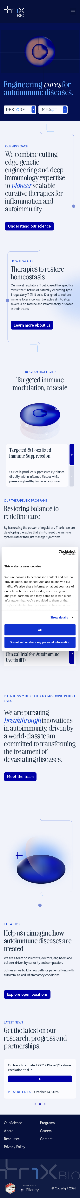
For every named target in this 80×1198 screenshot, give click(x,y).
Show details (59, 617)
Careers (46, 1131)
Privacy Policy (14, 1147)
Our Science (13, 1123)
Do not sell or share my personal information (40, 642)
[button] (73, 11)
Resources (11, 1139)
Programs (47, 1123)
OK (40, 629)
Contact (46, 1139)
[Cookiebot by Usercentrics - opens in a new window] (59, 552)
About (9, 1131)
